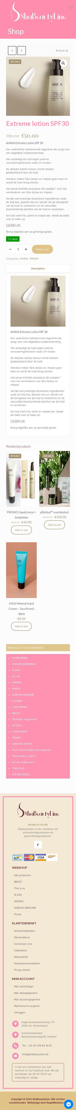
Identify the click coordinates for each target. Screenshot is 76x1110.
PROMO (34, 258)
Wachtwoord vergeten (27, 1005)
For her (16, 676)
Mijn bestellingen (24, 986)
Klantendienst (22, 937)
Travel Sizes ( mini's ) (24, 756)
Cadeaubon (20, 950)
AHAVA (24, 258)
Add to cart (42, 249)
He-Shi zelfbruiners (23, 762)
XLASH (16, 670)
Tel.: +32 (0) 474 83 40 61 (36, 1045)
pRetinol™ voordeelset (54, 512)
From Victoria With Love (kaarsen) (31, 749)
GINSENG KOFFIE (22, 743)
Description (38, 268)
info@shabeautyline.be (35, 1054)
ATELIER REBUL (21, 774)
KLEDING (17, 700)
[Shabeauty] (38, 12)
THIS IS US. (18, 768)
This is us (19, 888)
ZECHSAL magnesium (24, 719)
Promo (17, 914)
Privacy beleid (22, 969)
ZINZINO (17, 682)
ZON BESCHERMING (23, 664)
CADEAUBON (19, 731)
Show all (63, 50)
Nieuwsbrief (21, 956)
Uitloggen (19, 1012)
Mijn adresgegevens (25, 992)
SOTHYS (17, 725)
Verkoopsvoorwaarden (27, 963)
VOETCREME (19, 706)
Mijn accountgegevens (27, 999)
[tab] (38, 268)
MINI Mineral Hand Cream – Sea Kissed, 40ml (21, 609)
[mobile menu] (71, 7)
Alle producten (22, 875)
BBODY (16, 713)
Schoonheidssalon (24, 930)
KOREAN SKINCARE (23, 694)
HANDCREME (19, 657)
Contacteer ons (23, 943)
